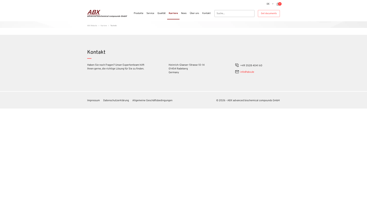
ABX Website (92, 26)
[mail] (237, 72)
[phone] (237, 65)
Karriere (104, 26)
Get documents (269, 13)
